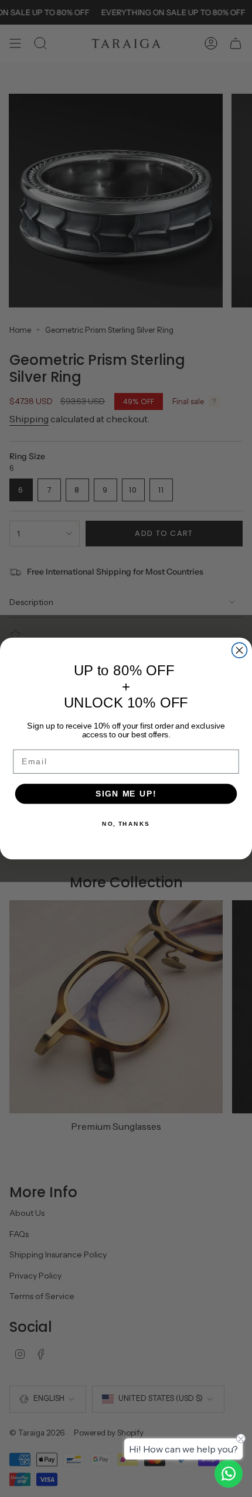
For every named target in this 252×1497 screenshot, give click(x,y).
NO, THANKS (126, 824)
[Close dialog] (239, 650)
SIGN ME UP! (126, 793)
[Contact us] (228, 1474)
